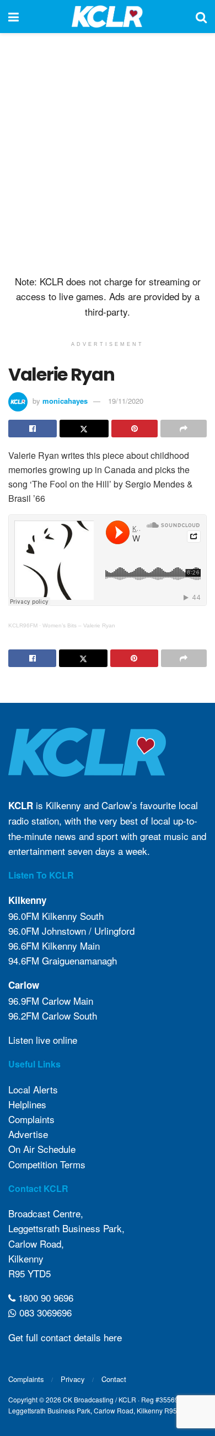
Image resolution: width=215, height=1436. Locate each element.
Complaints (31, 1119)
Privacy (73, 1379)
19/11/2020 (125, 400)
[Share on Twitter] (84, 428)
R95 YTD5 (29, 1273)
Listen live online (42, 1040)
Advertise (28, 1134)
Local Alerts (33, 1089)
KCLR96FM (22, 625)
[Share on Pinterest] (134, 428)
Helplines (27, 1104)
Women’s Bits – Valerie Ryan (78, 625)
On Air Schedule (42, 1149)
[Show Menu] (13, 16)
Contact (113, 1379)
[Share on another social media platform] (183, 428)
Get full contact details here (65, 1337)
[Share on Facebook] (32, 428)
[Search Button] (201, 16)
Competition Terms (46, 1164)
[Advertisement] (107, 151)
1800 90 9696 (44, 1297)
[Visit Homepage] (107, 17)
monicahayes (65, 400)
